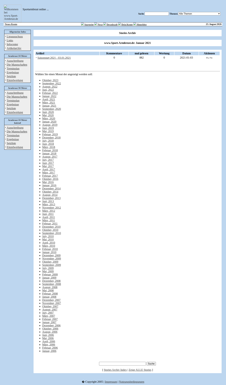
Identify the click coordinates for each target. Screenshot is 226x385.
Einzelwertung (15, 80)
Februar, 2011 (50, 223)
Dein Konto (127, 24)
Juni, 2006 (48, 335)
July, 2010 (48, 236)
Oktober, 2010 (50, 229)
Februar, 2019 (50, 134)
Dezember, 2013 (51, 198)
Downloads (112, 24)
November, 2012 (51, 207)
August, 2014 (49, 194)
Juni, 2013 (48, 201)
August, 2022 (49, 86)
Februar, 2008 (50, 293)
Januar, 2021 (49, 105)
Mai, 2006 (48, 338)
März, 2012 (48, 210)
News (100, 24)
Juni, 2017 (48, 163)
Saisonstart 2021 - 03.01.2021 (54, 57)
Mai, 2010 (48, 239)
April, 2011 (48, 217)
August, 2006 (49, 331)
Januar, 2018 (49, 153)
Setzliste (11, 76)
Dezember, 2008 (51, 280)
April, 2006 (48, 341)
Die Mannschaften (17, 64)
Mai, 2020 (48, 115)
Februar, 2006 (50, 347)
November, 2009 (51, 258)
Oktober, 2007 (50, 306)
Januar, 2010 (49, 252)
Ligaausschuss (15, 36)
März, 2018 (48, 147)
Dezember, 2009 (51, 255)
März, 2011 (48, 220)
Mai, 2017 (48, 166)
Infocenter (12, 44)
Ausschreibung (15, 60)
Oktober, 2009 (50, 261)
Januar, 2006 (49, 350)
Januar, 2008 (49, 296)
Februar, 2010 (50, 249)
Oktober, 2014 (50, 191)
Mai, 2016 (48, 182)
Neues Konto (11, 24)
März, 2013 (48, 204)
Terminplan (13, 68)
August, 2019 (49, 124)
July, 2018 (48, 140)
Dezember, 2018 (51, 137)
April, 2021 (48, 99)
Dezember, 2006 (51, 325)
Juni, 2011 (48, 214)
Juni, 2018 (48, 143)
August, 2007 (49, 309)
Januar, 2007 (49, 322)
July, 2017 (48, 159)
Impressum (111, 381)
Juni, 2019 (48, 128)
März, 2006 (48, 344)
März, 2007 (48, 315)
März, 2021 (48, 102)
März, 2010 (48, 245)
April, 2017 (48, 169)
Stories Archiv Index (115, 369)
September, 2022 (51, 83)
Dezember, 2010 (51, 226)
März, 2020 (48, 118)
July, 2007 (48, 312)
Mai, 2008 (48, 290)
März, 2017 (48, 172)
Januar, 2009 (49, 277)
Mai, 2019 (48, 131)
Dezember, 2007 (51, 299)
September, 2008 (51, 284)
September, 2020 (51, 108)
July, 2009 (48, 268)
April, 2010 (48, 242)
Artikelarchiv (14, 48)
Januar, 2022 (49, 96)
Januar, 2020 (49, 121)
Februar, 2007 (50, 319)
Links (10, 40)
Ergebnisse (13, 72)
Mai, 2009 (48, 271)
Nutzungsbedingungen (131, 381)
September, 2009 (51, 264)
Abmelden (141, 24)
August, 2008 (49, 287)
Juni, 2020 (48, 112)
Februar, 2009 (50, 274)
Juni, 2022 (48, 89)
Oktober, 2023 (50, 80)
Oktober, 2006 (50, 328)
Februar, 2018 (50, 150)
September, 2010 (51, 233)
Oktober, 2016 (50, 178)
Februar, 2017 (50, 175)
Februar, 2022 (50, 92)
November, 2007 (51, 303)
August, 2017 (49, 156)
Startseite (89, 24)
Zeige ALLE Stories (140, 369)
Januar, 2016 (49, 185)
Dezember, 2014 (51, 188)
